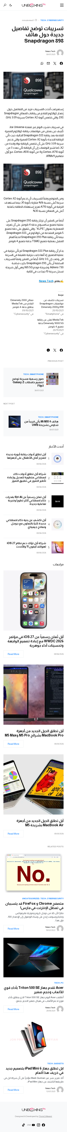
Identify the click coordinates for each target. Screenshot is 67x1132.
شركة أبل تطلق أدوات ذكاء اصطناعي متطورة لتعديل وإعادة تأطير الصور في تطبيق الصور (26, 477)
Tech (43, 20)
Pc (62, 983)
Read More (13, 654)
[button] (62, 5)
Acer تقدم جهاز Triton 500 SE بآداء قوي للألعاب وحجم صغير (34, 990)
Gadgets (59, 1063)
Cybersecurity (55, 20)
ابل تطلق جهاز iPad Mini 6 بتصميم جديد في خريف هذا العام (35, 1070)
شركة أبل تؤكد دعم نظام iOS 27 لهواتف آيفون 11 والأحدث (26, 545)
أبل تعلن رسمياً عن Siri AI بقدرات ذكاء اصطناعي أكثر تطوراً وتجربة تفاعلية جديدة (25, 500)
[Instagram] (38, 1124)
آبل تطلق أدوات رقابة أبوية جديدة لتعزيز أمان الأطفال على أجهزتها (26, 456)
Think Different (45, 1116)
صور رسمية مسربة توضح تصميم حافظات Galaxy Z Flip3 (28, 382)
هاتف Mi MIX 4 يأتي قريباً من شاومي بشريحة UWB (41, 423)
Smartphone (37, 374)
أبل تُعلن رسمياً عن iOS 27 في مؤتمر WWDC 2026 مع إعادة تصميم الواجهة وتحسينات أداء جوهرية (36, 641)
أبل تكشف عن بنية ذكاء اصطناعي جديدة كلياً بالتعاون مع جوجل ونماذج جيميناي (26, 523)
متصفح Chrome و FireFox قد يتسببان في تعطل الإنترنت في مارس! (34, 906)
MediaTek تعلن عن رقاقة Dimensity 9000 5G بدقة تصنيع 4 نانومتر (50, 323)
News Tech (50, 51)
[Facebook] (43, 1124)
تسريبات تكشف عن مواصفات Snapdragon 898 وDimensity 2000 (52, 303)
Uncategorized (30, 898)
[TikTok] (23, 1124)
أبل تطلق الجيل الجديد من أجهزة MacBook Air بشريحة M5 (40, 823)
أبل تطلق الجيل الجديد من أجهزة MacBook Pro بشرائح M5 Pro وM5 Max (33, 733)
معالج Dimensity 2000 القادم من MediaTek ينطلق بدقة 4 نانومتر (22, 303)
